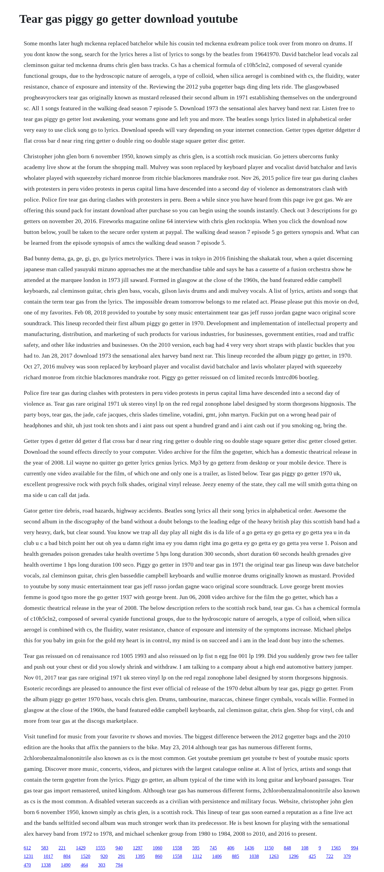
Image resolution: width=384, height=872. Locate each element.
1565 (336, 847)
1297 (137, 847)
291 (121, 856)
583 (44, 847)
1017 (48, 856)
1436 (249, 847)
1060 (157, 847)
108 (304, 847)
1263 (274, 856)
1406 (217, 856)
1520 (85, 856)
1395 (140, 856)
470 (27, 864)
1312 (197, 856)
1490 (65, 864)
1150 (269, 847)
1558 (177, 847)
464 (84, 864)
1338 (46, 864)
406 (230, 847)
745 (213, 847)
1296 (293, 856)
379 (347, 856)
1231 (28, 856)
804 (66, 856)
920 (104, 856)
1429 (81, 847)
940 (119, 847)
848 (287, 847)
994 (354, 847)
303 (101, 864)
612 (27, 847)
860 (158, 856)
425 (312, 856)
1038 (254, 856)
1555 (100, 847)
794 (119, 864)
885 (235, 856)
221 (62, 847)
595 (196, 847)
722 (329, 856)
